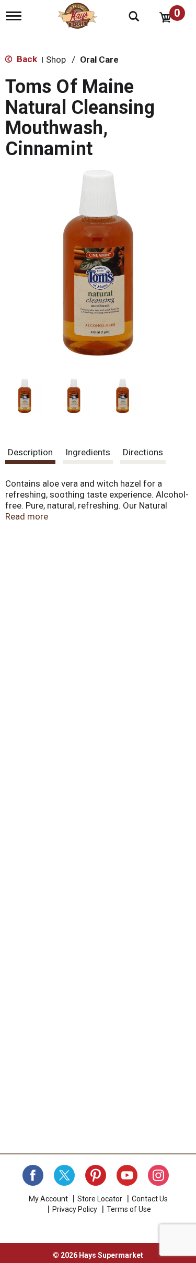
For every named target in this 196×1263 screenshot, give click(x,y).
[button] (24, 395)
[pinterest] (95, 1175)
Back (26, 59)
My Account (48, 1199)
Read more (26, 516)
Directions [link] (143, 452)
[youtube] (127, 1175)
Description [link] (30, 452)
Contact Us (150, 1199)
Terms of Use (129, 1209)
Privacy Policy (74, 1209)
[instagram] (158, 1175)
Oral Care (99, 59)
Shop (56, 59)
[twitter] (64, 1175)
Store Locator (99, 1199)
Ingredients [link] (87, 452)
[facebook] (32, 1175)
